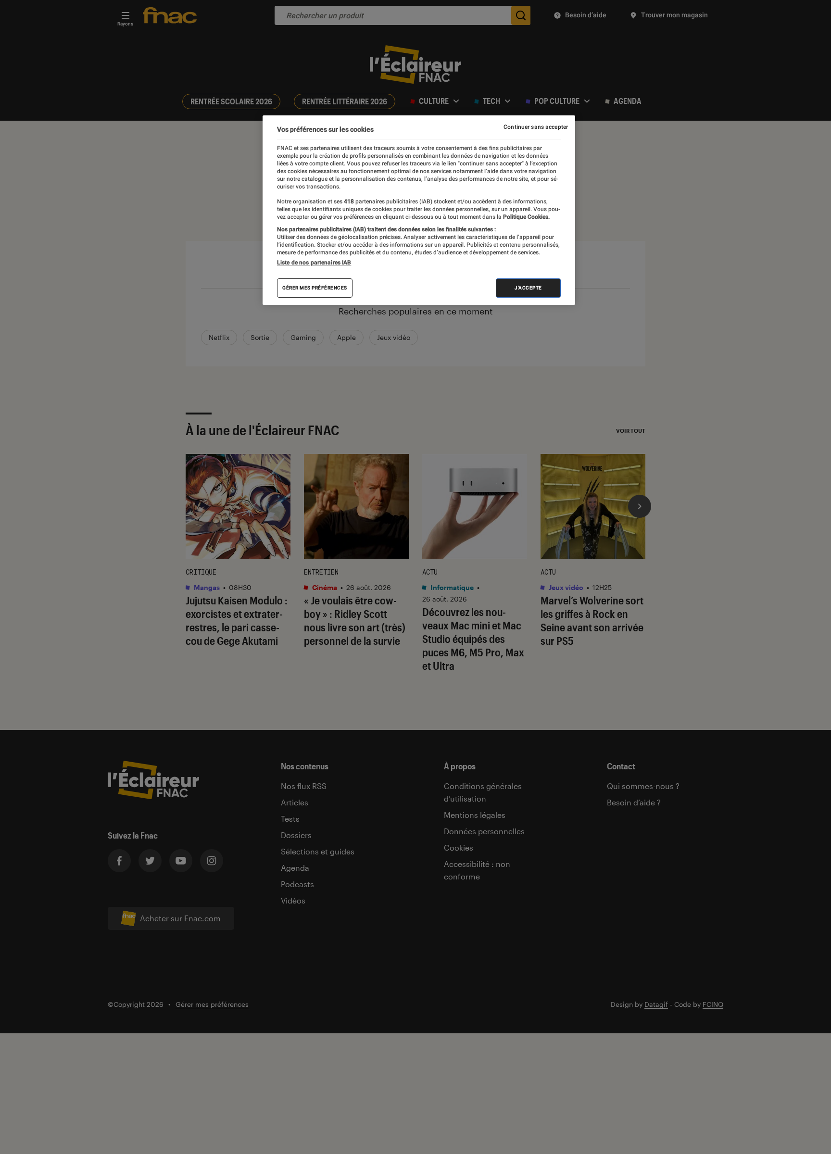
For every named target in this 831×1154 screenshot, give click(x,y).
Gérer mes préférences (314, 287)
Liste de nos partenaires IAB (314, 262)
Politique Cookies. (526, 216)
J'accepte (528, 287)
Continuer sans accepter (536, 127)
